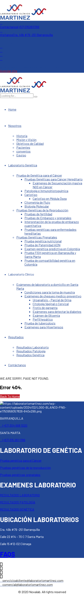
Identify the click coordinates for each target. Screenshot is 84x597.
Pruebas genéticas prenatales (20, 475)
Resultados (16, 337)
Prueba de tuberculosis (39, 323)
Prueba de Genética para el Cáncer (39, 175)
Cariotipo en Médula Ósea (50, 198)
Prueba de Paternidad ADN (42, 245)
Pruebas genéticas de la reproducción (25, 467)
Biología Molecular (36, 206)
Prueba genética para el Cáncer (21, 460)
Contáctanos (17, 365)
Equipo (21, 155)
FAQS (7, 554)
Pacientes (23, 147)
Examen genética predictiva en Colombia (52, 249)
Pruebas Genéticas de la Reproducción (42, 210)
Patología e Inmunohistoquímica (46, 191)
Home (12, 109)
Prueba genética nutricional (43, 241)
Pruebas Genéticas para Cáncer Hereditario (53, 179)
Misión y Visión (26, 140)
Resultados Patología (30, 351)
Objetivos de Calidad (30, 143)
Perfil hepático (43, 319)
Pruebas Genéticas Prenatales (36, 237)
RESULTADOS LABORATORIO (20, 495)
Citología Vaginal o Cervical (51, 304)
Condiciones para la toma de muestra (49, 292)
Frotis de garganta (45, 308)
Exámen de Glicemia (46, 315)
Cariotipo (30, 195)
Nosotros (14, 126)
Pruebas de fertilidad (38, 214)
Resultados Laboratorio (32, 347)
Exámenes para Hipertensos (43, 327)
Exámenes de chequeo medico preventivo (52, 296)
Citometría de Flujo (37, 202)
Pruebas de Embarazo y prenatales (47, 218)
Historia (21, 136)
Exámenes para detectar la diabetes (57, 311)
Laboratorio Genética (22, 165)
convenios (23, 151)
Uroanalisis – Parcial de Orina (52, 300)
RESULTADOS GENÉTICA (17, 509)
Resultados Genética (30, 355)
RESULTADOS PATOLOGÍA (17, 502)
